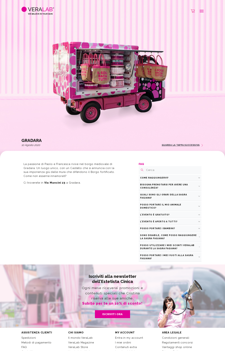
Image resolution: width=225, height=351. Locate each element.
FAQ (24, 347)
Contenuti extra (126, 347)
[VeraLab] (37, 11)
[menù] (200, 11)
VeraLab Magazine (81, 342)
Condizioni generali (175, 337)
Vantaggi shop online (177, 347)
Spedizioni (28, 337)
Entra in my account (129, 337)
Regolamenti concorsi (177, 342)
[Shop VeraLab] (191, 11)
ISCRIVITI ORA (112, 314)
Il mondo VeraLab (80, 337)
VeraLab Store (78, 347)
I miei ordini (123, 342)
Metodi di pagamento (36, 342)
